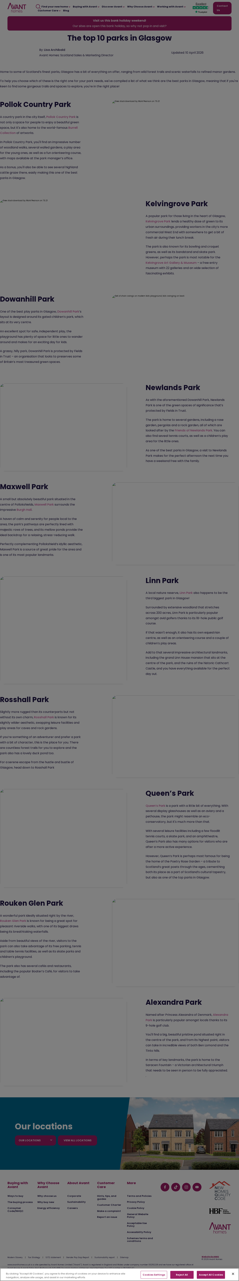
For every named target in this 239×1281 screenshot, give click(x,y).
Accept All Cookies (211, 1275)
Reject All (182, 1275)
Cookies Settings (154, 1275)
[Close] (233, 1274)
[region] (119, 1274)
